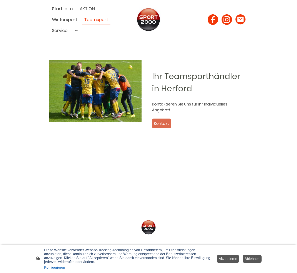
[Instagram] (227, 19)
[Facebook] (213, 19)
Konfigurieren (54, 267)
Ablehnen (252, 259)
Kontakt (161, 123)
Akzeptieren (228, 259)
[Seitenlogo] (148, 20)
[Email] (240, 19)
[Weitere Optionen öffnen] (77, 30)
